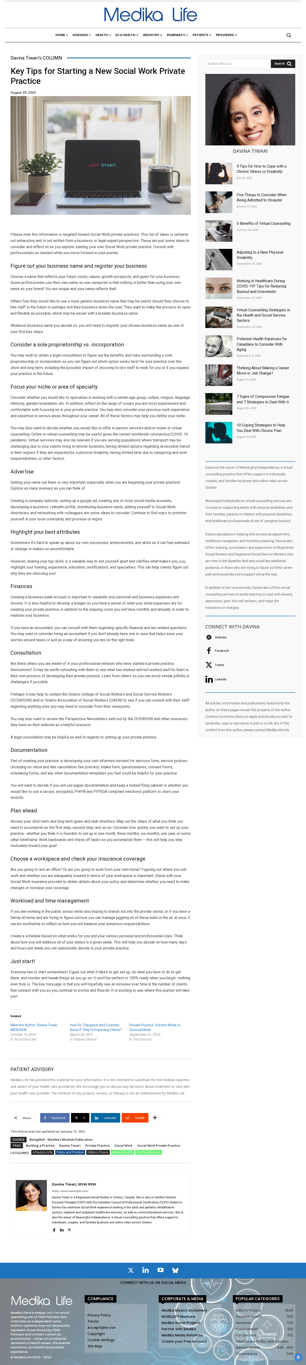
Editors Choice (98, 1152)
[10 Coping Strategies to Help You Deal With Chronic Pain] (218, 432)
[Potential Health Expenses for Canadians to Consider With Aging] (218, 346)
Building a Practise (40, 1145)
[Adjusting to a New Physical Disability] (218, 259)
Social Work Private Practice (158, 1145)
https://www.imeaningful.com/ (70, 1191)
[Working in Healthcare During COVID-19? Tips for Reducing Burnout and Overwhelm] (218, 288)
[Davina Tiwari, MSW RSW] (31, 1207)
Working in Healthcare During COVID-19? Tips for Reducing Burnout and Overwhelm (261, 286)
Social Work (123, 1145)
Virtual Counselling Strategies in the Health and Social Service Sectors (263, 315)
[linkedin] (62, 1230)
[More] (155, 1118)
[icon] (131, 1271)
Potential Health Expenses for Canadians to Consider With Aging (262, 344)
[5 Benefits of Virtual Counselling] (218, 231)
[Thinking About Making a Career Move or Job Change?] (218, 375)
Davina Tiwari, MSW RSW (74, 1184)
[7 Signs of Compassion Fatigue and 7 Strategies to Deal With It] (218, 404)
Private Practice (97, 1145)
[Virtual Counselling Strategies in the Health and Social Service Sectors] (218, 317)
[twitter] (69, 1230)
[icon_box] (215, 637)
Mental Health (122, 1152)
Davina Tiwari (70, 1145)
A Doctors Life (43, 1152)
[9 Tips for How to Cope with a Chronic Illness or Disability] (218, 173)
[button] (288, 35)
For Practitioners (148, 1152)
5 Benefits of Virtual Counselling (263, 223)
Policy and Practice (70, 1152)
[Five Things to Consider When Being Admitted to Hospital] (218, 202)
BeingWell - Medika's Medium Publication (61, 1139)
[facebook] (54, 1230)
